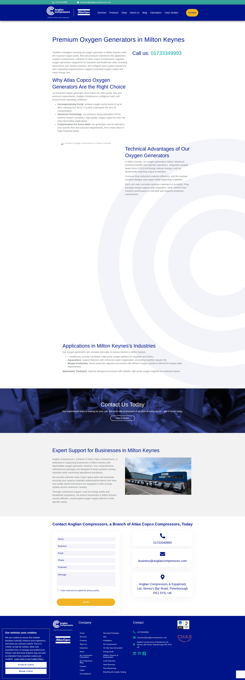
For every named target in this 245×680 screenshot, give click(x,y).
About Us (134, 12)
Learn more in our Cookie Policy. (29, 659)
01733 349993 (61, 2)
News (82, 652)
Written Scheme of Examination (110, 656)
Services (101, 12)
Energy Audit (108, 652)
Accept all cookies (26, 665)
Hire (105, 637)
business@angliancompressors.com (95, 2)
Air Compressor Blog (86, 662)
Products (113, 12)
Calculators (156, 12)
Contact (83, 666)
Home (82, 633)
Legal (82, 670)
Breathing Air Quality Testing (114, 672)
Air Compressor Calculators (86, 656)
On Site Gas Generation (113, 648)
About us (83, 644)
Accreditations (85, 674)
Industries (84, 648)
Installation (107, 640)
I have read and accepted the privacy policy (79, 590)
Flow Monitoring (109, 668)
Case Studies (171, 12)
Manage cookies (26, 671)
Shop (124, 12)
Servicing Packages (111, 633)
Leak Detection (109, 661)
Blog (144, 12)
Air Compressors (110, 644)
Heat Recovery (109, 664)
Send (86, 602)
